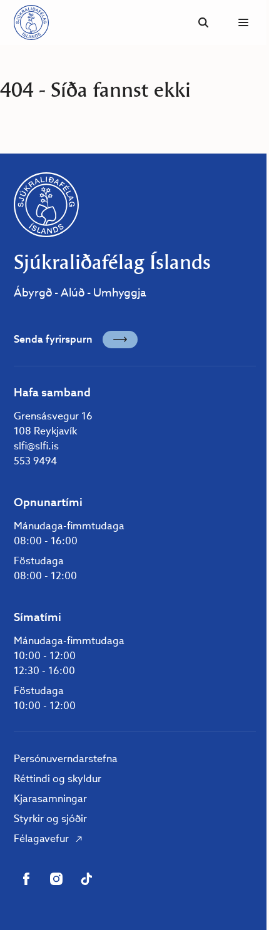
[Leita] (203, 22)
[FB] (26, 878)
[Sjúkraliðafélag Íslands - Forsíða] (31, 22)
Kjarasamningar (50, 798)
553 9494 (35, 460)
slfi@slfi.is (36, 446)
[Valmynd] (243, 22)
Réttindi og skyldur (57, 778)
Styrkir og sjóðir (50, 818)
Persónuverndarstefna (66, 758)
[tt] (86, 878)
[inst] (56, 878)
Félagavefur (41, 838)
